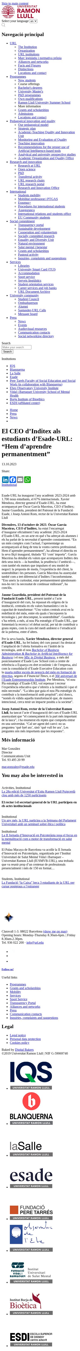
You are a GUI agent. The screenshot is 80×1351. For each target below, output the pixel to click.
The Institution (27, 47)
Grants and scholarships (33, 110)
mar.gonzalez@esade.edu (18, 767)
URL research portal (31, 184)
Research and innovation (26, 162)
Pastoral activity (28, 254)
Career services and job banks (37, 288)
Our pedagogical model (33, 125)
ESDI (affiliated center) (25, 403)
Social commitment (22, 221)
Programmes (18, 76)
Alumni (23, 306)
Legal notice (18, 1035)
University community (24, 295)
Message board (28, 314)
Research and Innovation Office (38, 188)
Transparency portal (31, 225)
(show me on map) (55, 931)
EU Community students (34, 217)
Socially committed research (36, 236)
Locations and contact (32, 73)
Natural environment (31, 243)
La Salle (15, 373)
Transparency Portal (23, 1003)
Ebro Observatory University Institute (34, 388)
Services (15, 262)
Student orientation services (36, 284)
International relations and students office (44, 214)
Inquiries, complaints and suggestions (42, 258)
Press (13, 317)
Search (6, 343)
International (18, 191)
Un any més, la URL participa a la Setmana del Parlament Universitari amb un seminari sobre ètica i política (39, 822)
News (22, 321)
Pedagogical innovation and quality (32, 121)
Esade (14, 377)
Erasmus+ (24, 202)
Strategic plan (27, 128)
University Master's (30, 91)
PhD (21, 173)
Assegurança (26, 210)
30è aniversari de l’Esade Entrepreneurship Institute (39, 677)
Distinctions (25, 69)
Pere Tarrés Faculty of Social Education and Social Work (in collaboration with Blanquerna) (42, 382)
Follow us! (8, 969)
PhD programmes (29, 95)
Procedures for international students (41, 206)
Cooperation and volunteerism (37, 232)
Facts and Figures (29, 65)
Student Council (28, 299)
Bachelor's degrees (30, 87)
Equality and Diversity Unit (36, 239)
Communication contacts (34, 332)
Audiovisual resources (32, 328)
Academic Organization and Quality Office (46, 158)
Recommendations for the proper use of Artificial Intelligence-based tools (43, 148)
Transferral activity (30, 176)
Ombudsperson (28, 303)
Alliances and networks (33, 61)
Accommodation (29, 273)
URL (13, 43)
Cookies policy (19, 1042)
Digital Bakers (24, 1049)
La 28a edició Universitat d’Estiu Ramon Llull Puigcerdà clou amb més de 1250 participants (38, 793)
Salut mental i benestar (32, 247)
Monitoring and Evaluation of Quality (42, 139)
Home (14, 410)
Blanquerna (17, 369)
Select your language (15, 21)
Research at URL (29, 165)
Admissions (25, 113)
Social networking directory (36, 336)
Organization (26, 50)
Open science (26, 169)
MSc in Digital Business (39, 657)
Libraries (24, 265)
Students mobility (29, 195)
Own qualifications (30, 99)
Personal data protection (25, 1039)
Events (22, 325)
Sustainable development (34, 228)
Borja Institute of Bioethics (27, 399)
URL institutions (28, 54)
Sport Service (18, 999)
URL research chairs (31, 180)
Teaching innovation (31, 143)
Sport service (26, 277)
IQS (12, 366)
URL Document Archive (34, 291)
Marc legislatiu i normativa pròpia (40, 58)
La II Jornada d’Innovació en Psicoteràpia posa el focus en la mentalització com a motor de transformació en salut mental (39, 838)
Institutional (9, 484)
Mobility (15, 992)
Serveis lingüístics (29, 280)
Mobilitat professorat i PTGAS (38, 199)
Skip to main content (15, 3)
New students (27, 80)
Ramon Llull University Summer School (44, 102)
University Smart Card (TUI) (37, 269)
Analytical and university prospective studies (47, 154)
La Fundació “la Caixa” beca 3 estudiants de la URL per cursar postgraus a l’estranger (38, 884)
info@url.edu (35, 942)
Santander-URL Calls (32, 310)
